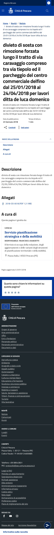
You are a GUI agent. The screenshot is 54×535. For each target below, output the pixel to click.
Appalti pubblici (8, 368)
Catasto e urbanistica (11, 374)
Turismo (5, 398)
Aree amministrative (10, 332)
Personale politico (9, 341)
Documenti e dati (9, 347)
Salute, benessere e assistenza (15, 392)
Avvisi (4, 420)
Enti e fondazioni (9, 338)
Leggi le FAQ (7, 470)
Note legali (6, 494)
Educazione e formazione (12, 380)
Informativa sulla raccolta (15, 532)
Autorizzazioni (8, 371)
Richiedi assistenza (10, 479)
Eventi (4, 435)
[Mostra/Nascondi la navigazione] (3, 10)
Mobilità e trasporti (10, 389)
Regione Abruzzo (10, 3)
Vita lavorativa (8, 401)
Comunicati (6, 417)
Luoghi (4, 432)
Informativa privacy (10, 488)
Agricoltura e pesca (10, 359)
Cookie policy (7, 491)
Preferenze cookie (9, 500)
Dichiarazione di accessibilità (14, 497)
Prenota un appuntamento (13, 473)
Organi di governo (9, 329)
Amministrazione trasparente (14, 485)
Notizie (5, 414)
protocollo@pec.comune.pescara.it (20, 465)
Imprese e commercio (11, 386)
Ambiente (6, 362)
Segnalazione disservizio (12, 476)
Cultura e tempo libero (11, 377)
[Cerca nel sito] (47, 11)
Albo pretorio (7, 482)
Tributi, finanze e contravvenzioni (16, 395)
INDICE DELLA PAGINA (10, 139)
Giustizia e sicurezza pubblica (14, 383)
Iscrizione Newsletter (27, 525)
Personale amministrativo (12, 344)
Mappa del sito (8, 525)
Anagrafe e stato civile (11, 365)
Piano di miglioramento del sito (15, 503)
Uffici (4, 335)
